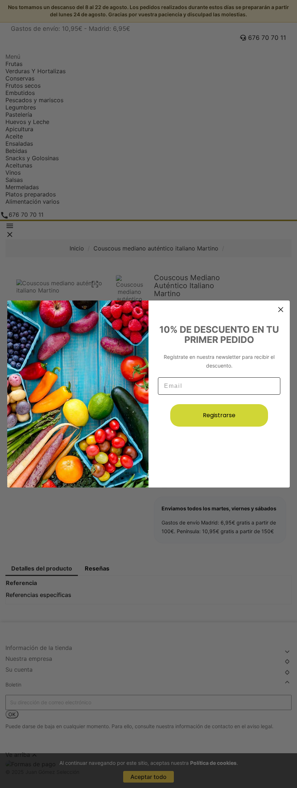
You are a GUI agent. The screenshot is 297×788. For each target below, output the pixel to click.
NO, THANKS (219, 449)
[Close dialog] (280, 309)
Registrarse (219, 415)
